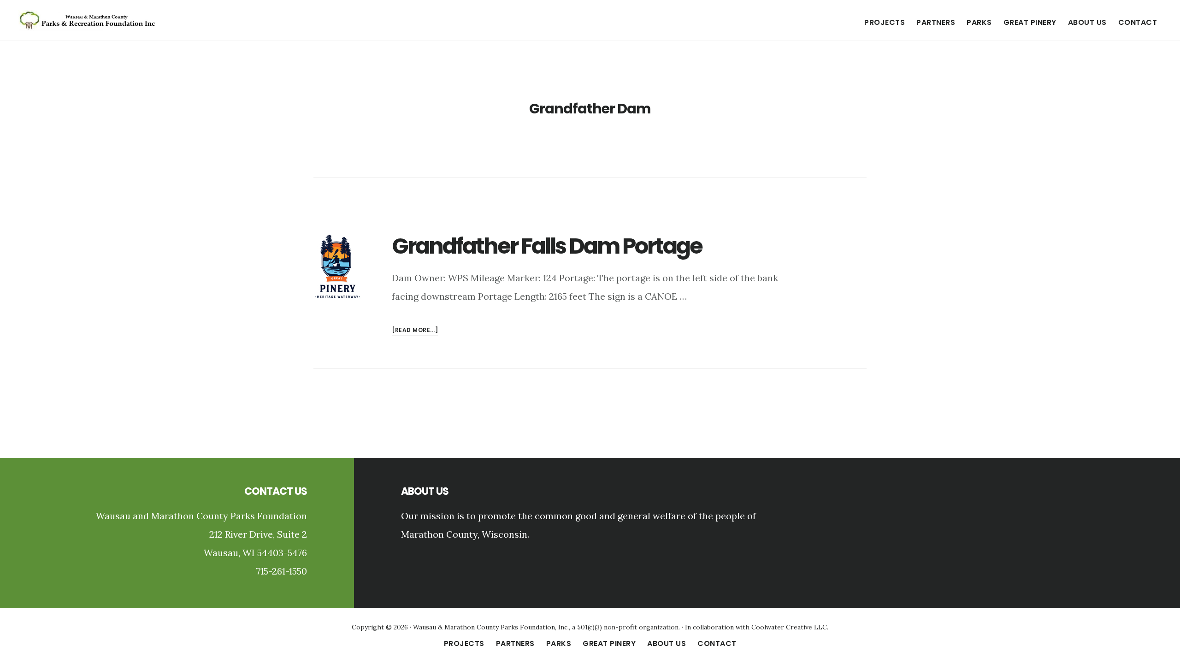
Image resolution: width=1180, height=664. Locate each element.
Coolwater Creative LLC (789, 627)
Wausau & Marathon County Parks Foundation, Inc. (491, 627)
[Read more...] (415, 331)
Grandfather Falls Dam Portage (547, 246)
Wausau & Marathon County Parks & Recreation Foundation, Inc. (87, 20)
